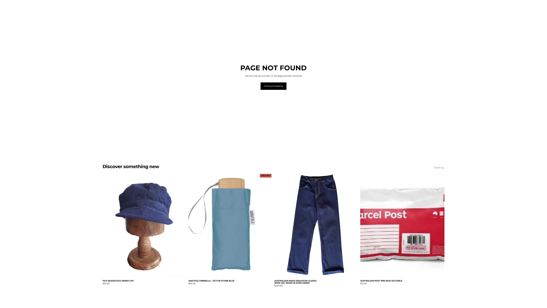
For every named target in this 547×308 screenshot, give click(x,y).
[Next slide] (354, 225)
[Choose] (354, 273)
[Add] (182, 273)
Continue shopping (273, 86)
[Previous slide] (278, 225)
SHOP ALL (439, 167)
